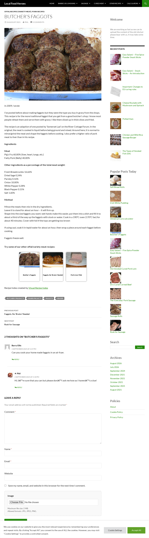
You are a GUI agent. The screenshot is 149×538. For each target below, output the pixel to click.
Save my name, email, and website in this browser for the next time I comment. (46, 485)
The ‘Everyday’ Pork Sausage (122, 300)
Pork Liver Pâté (76, 275)
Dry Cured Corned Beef (121, 284)
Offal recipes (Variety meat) (17, 11)
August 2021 (116, 389)
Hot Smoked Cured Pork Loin (123, 268)
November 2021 (117, 378)
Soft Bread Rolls (117, 187)
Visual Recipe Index (38, 287)
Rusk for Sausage (12, 323)
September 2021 (117, 386)
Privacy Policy (116, 417)
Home (51, 3)
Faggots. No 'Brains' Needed (53, 275)
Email (7, 461)
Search (139, 347)
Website (8, 473)
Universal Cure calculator (121, 218)
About (113, 407)
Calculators (132, 3)
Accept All (136, 530)
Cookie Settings (115, 530)
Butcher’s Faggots (118, 234)
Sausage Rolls (116, 316)
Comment (10, 411)
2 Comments (38, 22)
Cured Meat (99, 3)
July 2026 (114, 367)
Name (8, 449)
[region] (74, 529)
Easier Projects (34, 298)
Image (11, 495)
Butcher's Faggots (29, 275)
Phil (26, 22)
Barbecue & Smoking (66, 3)
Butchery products (15, 298)
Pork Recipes (38, 11)
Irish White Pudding (119, 203)
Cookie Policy (116, 412)
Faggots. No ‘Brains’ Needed (17, 312)
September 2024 (117, 371)
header (60, 298)
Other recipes (115, 3)
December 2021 (117, 374)
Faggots (49, 298)
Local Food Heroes (15, 3)
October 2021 (116, 382)
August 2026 (116, 363)
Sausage (84, 3)
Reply (16, 359)
